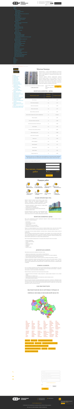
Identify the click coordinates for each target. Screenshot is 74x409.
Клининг (14, 75)
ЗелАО (45, 322)
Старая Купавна (52, 334)
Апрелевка (51, 322)
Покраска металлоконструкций (18, 97)
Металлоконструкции (16, 82)
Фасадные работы (16, 76)
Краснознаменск (57, 327)
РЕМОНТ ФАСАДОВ (38, 343)
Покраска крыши (16, 96)
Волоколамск (51, 323)
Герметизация (15, 77)
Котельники (33, 327)
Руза (26, 334)
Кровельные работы (16, 81)
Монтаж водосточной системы (18, 107)
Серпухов (39, 334)
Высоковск (27, 324)
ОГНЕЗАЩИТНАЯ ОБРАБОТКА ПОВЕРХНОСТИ (33, 348)
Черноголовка (52, 335)
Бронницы (33, 323)
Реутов (51, 333)
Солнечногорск (46, 334)
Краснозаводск (52, 327)
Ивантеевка (33, 326)
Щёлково (33, 336)
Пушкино (33, 333)
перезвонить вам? (58, 86)
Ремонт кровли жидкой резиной (18, 106)
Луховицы (56, 328)
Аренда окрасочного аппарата (18, 93)
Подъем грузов (15, 78)
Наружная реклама (16, 86)
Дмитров (51, 324)
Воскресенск (57, 323)
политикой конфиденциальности (51, 382)
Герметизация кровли (16, 99)
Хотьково (45, 335)
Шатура (27, 336)
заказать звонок (58, 3)
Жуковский (51, 325)
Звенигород (27, 326)
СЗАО (38, 322)
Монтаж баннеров (17, 89)
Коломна (56, 326)
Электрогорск (40, 336)
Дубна (38, 325)
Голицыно (33, 324)
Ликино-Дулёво (40, 328)
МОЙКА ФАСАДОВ (34, 340)
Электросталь (46, 336)
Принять (63, 403)
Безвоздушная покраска (17, 98)
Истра (38, 326)
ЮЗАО (27, 322)
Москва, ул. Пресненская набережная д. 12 (25, 379)
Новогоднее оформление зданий (31, 351)
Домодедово (27, 325)
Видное (45, 323)
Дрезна (33, 325)
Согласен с (49, 382)
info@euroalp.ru (18, 376)
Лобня (44, 328)
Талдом (27, 335)
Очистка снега (15, 80)
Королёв (27, 327)
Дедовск (39, 324)
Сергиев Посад (34, 334)
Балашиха (56, 322)
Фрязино (33, 335)
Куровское (33, 328)
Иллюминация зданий (16, 92)
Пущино (39, 333)
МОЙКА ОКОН (27, 340)
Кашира (45, 326)
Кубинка (27, 328)
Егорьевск (45, 325)
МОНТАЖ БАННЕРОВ (51, 348)
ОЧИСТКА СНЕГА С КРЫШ (29, 343)
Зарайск (56, 325)
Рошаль (56, 333)
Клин (50, 326)
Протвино (27, 333)
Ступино (56, 334)
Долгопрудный (57, 324)
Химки (39, 335)
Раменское (45, 333)
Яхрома (56, 336)
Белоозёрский (28, 323)
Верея (38, 323)
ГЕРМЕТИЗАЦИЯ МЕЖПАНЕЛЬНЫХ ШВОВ (45, 340)
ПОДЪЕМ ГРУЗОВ (44, 348)
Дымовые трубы (16, 79)
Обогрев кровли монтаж (17, 102)
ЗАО (32, 322)
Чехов (56, 335)
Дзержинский (46, 324)
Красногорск (45, 327)
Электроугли (51, 336)
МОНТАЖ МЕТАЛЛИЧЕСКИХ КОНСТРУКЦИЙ (49, 343)
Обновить (54, 386)
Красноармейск (40, 327)
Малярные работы (16, 95)
